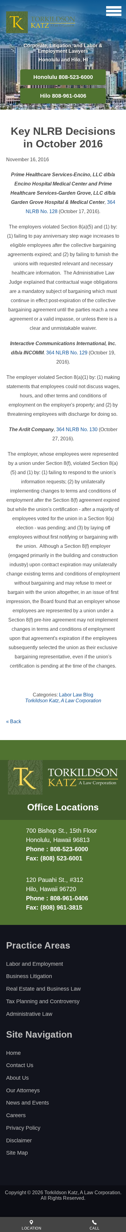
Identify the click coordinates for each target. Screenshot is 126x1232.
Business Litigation (29, 976)
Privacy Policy (23, 1128)
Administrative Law (29, 1014)
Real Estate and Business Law (43, 989)
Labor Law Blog (76, 694)
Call (95, 1228)
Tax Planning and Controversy (43, 1001)
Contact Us (19, 1065)
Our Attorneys (23, 1090)
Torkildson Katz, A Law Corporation (63, 700)
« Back (13, 721)
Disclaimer (19, 1140)
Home (13, 1053)
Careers (16, 1115)
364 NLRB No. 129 (66, 352)
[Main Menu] (114, 11)
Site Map (17, 1153)
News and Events (27, 1103)
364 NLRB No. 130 (76, 429)
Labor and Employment (34, 964)
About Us (17, 1078)
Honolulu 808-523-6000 (63, 77)
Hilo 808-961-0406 (63, 96)
